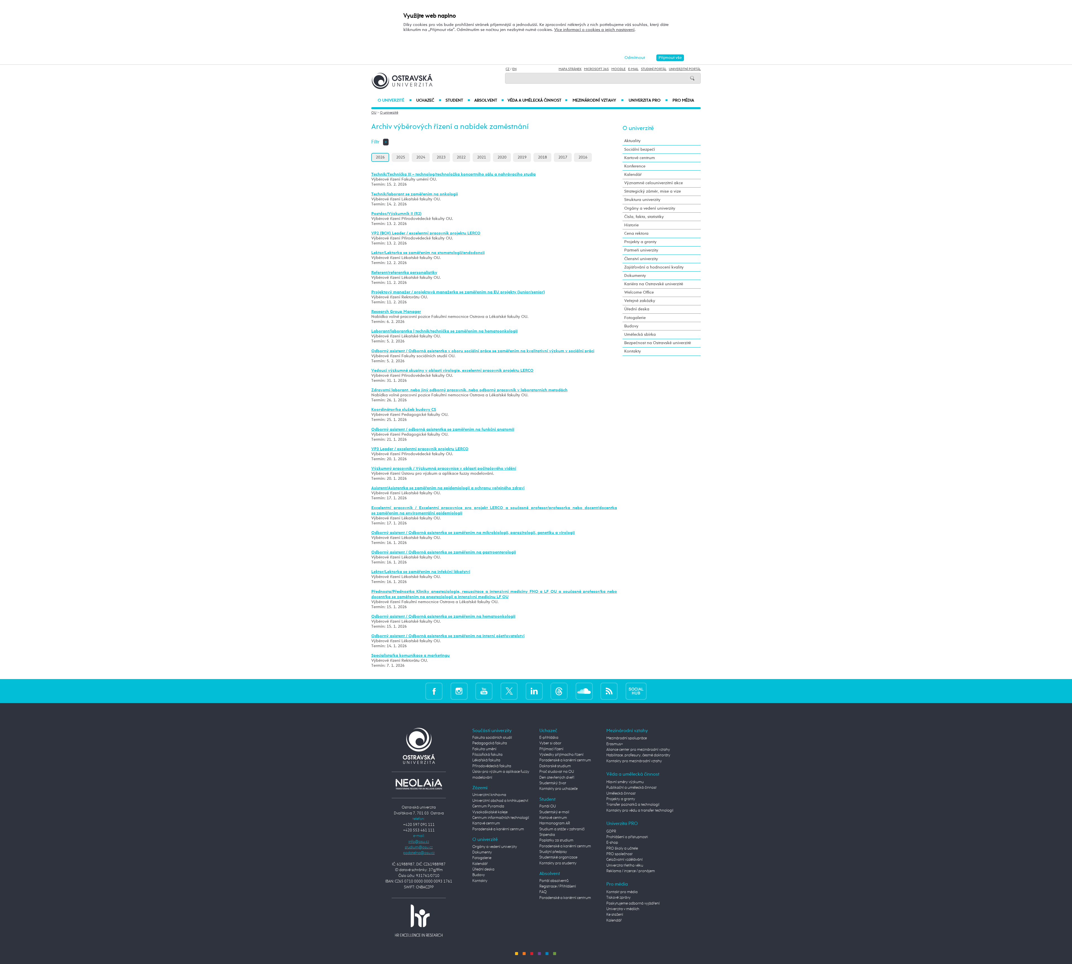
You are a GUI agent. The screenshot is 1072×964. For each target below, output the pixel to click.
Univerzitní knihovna (489, 795)
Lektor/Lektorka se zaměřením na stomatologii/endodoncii (428, 253)
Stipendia (547, 835)
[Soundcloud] (584, 691)
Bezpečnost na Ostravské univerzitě (657, 343)
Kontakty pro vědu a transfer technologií (639, 810)
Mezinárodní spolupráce (626, 738)
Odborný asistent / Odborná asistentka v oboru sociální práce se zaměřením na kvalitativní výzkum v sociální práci (482, 351)
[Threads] (559, 691)
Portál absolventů (554, 881)
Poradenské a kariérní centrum (498, 829)
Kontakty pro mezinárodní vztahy (634, 761)
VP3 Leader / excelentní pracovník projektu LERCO (419, 449)
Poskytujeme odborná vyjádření (633, 903)
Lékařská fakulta (486, 760)
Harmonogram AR (554, 823)
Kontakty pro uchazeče (558, 789)
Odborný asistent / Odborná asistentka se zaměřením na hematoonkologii (443, 616)
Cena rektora (636, 233)
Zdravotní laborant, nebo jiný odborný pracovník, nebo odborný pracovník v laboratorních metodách (469, 390)
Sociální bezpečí (639, 149)
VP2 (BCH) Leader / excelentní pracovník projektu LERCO (425, 233)
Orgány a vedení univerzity (649, 208)
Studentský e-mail (554, 812)
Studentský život (552, 783)
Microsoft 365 (596, 69)
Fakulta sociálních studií (492, 738)
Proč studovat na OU (556, 772)
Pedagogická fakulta (489, 743)
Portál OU (547, 806)
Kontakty (632, 351)
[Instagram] (459, 691)
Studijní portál (653, 69)
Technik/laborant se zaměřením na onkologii (414, 194)
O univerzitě (395, 100)
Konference (634, 166)
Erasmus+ (614, 744)
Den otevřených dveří (556, 778)
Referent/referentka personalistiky (404, 272)
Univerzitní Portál (685, 69)
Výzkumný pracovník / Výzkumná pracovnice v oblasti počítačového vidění (443, 468)
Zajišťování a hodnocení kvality (654, 267)
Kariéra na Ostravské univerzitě (653, 284)
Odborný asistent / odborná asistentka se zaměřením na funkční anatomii (442, 429)
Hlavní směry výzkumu (625, 782)
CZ (507, 69)
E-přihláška (548, 738)
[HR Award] (418, 920)
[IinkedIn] (534, 691)
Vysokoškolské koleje (490, 812)
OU (373, 112)
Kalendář (633, 174)
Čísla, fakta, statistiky (644, 217)
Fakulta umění (484, 749)
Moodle (618, 69)
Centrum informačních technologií (500, 818)
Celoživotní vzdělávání (624, 860)
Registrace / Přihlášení (557, 886)
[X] (509, 691)
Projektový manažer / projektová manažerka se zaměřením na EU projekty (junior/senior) (458, 292)
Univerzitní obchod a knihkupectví (500, 801)
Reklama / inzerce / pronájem (630, 871)
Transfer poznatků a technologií (632, 805)
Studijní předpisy (553, 852)
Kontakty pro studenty (557, 863)
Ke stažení (614, 915)
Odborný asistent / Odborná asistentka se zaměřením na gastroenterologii (443, 552)
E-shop (612, 843)
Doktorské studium (555, 766)
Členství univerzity (641, 259)
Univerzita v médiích (622, 909)
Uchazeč (428, 100)
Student (458, 100)
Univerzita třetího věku (624, 865)
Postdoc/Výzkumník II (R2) (396, 214)
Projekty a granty (640, 242)
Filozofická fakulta (487, 755)
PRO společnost (619, 854)
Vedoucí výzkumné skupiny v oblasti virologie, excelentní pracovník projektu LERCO (452, 370)
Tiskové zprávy (618, 898)
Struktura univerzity (642, 200)
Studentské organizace (558, 857)
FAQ (543, 892)
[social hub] (636, 691)
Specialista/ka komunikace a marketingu (410, 655)
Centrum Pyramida (488, 806)
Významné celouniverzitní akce (653, 183)
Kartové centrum (639, 158)
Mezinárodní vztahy (598, 100)
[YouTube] (483, 691)
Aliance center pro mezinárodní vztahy (638, 750)
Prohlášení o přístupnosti (627, 837)
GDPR (611, 831)
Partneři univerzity (641, 250)
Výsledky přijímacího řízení (561, 755)
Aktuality (632, 141)
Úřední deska (636, 309)
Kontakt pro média (622, 892)
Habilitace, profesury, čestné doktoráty (638, 755)
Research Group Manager (396, 312)
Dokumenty (635, 276)
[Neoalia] (418, 784)
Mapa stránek (570, 69)
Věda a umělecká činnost (538, 100)
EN (514, 69)
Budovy (631, 326)
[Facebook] (433, 691)
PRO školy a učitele (622, 848)
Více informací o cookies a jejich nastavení (594, 30)
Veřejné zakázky (639, 301)
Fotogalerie (635, 318)
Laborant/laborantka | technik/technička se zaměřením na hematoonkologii (444, 331)
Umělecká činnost (621, 793)
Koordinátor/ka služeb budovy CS (403, 409)
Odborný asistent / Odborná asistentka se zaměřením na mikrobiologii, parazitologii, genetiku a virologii (473, 533)
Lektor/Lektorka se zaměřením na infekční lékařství (420, 572)
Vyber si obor (550, 743)
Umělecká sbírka (640, 334)
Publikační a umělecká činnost (631, 788)
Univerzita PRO (648, 100)
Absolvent (489, 100)
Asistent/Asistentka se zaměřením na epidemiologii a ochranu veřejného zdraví (448, 488)
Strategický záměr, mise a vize (652, 191)
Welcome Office (639, 292)
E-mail (633, 69)
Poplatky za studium (556, 840)
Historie (631, 225)
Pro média (683, 100)
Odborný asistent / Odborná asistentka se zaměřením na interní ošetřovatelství (448, 636)
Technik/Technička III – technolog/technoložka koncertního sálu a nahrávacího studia (453, 174)
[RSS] (609, 691)
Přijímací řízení (551, 749)
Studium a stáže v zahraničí (562, 829)
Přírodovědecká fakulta (491, 766)
